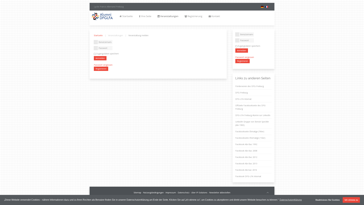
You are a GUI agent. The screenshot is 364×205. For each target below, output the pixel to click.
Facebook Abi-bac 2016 (246, 170)
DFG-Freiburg (241, 92)
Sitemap (137, 192)
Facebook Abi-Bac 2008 (246, 150)
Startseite (127, 16)
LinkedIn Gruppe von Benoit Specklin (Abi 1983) (252, 123)
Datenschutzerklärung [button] (291, 200)
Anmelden (100, 58)
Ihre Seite (145, 16)
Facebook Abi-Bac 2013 (246, 163)
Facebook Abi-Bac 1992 (246, 144)
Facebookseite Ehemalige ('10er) (250, 138)
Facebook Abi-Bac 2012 (246, 157)
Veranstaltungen (169, 16)
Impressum (171, 192)
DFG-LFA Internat (243, 99)
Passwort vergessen (103, 64)
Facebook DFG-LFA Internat (248, 176)
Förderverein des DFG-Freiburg (249, 86)
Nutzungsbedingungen (153, 192)
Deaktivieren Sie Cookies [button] (328, 200)
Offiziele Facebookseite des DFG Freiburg (250, 107)
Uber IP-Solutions (199, 192)
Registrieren (101, 68)
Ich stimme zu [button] (351, 200)
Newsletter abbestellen (219, 192)
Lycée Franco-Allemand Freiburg (109, 6)
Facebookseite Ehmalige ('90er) (249, 131)
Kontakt (215, 16)
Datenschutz (183, 192)
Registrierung (194, 16)
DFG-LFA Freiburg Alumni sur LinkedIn (252, 115)
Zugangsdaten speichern (107, 53)
